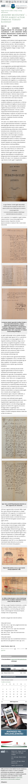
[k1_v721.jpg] (14, 263)
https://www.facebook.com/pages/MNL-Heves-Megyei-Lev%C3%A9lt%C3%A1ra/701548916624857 (9, 1)
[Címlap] (6, 5)
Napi (6, 669)
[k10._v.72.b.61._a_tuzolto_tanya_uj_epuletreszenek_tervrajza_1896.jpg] (14, 565)
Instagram (12, 1)
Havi (23, 669)
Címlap (15, 10)
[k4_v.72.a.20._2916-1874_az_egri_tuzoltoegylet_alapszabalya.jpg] (14, 201)
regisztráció (14, 659)
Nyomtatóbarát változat (8, 648)
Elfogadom (4, 782)
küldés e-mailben (21, 648)
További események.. (6, 682)
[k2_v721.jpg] (14, 286)
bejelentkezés (23, 659)
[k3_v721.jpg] (14, 319)
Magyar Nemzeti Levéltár (7, 10)
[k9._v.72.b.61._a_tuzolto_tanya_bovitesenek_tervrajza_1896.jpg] (14, 595)
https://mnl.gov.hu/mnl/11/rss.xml (15, 1)
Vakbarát (17, 1)
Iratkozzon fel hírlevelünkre (6, 1)
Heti (14, 669)
